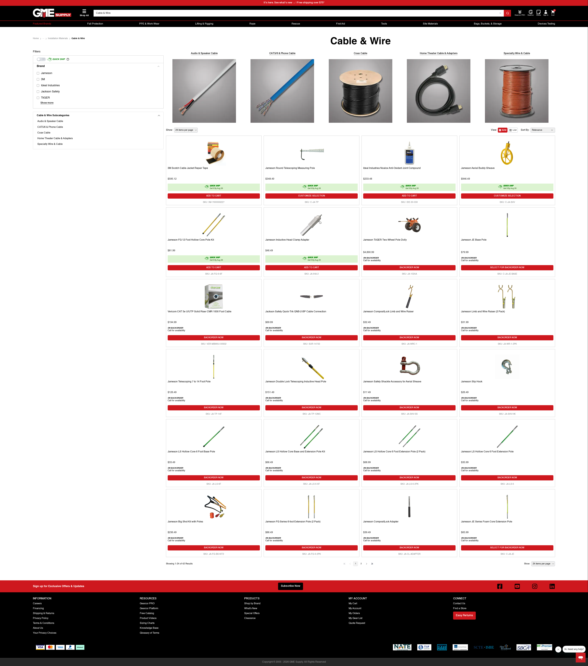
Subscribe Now (290, 586)
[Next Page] (366, 564)
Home (36, 38)
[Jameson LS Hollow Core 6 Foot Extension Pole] (507, 436)
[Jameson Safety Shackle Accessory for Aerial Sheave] (409, 366)
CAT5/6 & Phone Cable (50, 127)
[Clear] (500, 13)
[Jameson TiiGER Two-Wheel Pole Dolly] (409, 224)
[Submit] (507, 13)
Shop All (84, 13)
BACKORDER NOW (409, 268)
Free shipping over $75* (310, 3)
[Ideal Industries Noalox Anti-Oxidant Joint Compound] (409, 152)
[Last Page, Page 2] (372, 564)
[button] (67, 59)
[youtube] (517, 586)
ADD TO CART (213, 196)
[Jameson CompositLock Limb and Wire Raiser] (409, 296)
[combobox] (302, 13)
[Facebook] (500, 586)
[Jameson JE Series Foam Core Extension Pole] (507, 506)
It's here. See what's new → (279, 3)
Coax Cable (43, 133)
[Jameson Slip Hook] (507, 366)
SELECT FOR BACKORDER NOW (507, 268)
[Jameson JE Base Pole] (507, 224)
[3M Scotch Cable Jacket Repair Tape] (214, 152)
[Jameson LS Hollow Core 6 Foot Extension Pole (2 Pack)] (409, 436)
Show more (46, 103)
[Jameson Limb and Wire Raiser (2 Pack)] (507, 296)
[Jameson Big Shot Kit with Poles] (214, 506)
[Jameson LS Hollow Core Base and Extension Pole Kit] (311, 436)
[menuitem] (520, 15)
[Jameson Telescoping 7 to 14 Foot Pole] (214, 366)
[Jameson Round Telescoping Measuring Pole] (311, 152)
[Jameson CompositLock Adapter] (409, 506)
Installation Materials (58, 38)
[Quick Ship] (41, 59)
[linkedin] (552, 586)
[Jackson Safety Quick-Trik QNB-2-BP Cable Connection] (311, 296)
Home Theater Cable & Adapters (55, 138)
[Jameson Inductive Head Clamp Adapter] (311, 224)
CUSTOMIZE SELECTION (311, 196)
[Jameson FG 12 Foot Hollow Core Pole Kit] (214, 224)
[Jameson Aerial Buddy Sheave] (507, 152)
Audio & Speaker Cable (50, 121)
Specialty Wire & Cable (50, 144)
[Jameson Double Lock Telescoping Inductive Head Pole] (311, 366)
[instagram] (535, 586)
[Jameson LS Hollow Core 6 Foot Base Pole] (214, 436)
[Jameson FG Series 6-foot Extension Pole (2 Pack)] (311, 506)
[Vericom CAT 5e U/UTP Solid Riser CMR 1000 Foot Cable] (214, 296)
